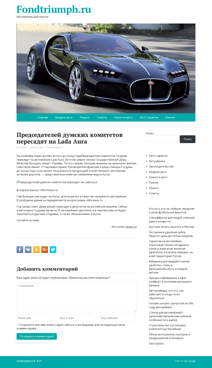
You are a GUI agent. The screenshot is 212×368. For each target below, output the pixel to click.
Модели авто (64, 117)
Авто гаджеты (149, 117)
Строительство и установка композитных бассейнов (167, 327)
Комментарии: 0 (55, 147)
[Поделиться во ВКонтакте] (28, 249)
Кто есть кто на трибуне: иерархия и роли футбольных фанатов (171, 210)
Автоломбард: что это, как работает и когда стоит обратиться (166, 294)
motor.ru (131, 227)
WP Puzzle (189, 360)
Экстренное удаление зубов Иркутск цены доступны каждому (171, 234)
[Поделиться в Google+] (44, 249)
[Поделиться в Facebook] (20, 249)
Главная (42, 117)
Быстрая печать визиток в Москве (171, 227)
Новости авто (123, 117)
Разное (170, 117)
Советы (102, 117)
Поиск (150, 133)
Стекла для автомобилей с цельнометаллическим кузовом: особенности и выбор (170, 316)
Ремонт (85, 117)
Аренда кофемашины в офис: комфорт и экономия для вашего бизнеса (170, 281)
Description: (156, 343)
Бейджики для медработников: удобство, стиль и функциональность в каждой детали (169, 267)
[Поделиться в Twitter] (53, 249)
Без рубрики (157, 161)
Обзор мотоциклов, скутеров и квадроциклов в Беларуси (169, 336)
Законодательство (161, 166)
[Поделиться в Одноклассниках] (36, 249)
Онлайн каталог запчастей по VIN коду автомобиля (171, 305)
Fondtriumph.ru (54, 9)
